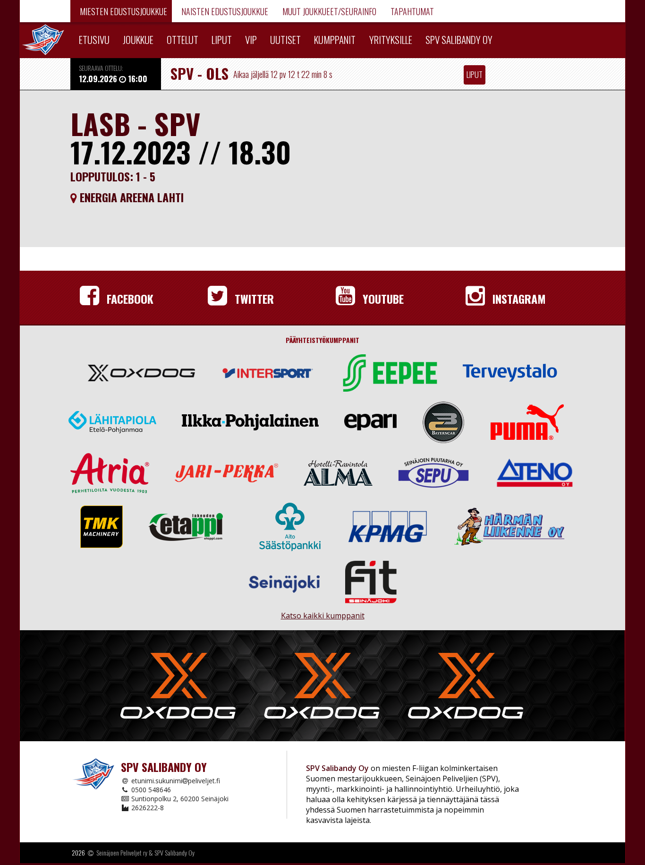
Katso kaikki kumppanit (322, 611)
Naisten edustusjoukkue (223, 11)
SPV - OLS (199, 73)
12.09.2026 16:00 (113, 79)
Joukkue (138, 39)
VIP (251, 39)
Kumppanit (335, 39)
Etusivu (94, 39)
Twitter (253, 298)
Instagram (518, 298)
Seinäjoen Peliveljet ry (121, 852)
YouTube (382, 298)
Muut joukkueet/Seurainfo (328, 11)
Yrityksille (390, 39)
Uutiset (285, 39)
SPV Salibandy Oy (458, 39)
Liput (222, 39)
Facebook (128, 298)
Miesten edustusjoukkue (122, 11)
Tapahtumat (411, 11)
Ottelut (182, 39)
